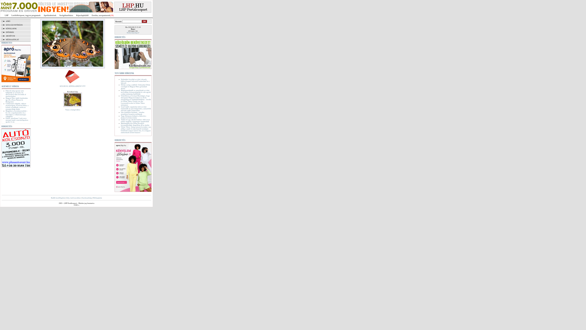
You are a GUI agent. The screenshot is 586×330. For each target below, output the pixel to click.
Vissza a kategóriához (72, 110)
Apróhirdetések (50, 15)
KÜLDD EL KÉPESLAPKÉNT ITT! (73, 86)
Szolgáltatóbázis (66, 15)
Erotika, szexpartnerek (101, 15)
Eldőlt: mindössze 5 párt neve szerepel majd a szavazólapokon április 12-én (17, 120)
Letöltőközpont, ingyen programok (26, 15)
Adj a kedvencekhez (73, 198)
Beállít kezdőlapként (58, 198)
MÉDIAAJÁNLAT (12, 39)
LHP (6, 15)
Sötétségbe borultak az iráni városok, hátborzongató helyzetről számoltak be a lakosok (135, 81)
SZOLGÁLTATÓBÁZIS (14, 25)
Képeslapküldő (82, 15)
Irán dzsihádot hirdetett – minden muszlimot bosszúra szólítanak (132, 113)
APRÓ (8, 21)
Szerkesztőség (87, 198)
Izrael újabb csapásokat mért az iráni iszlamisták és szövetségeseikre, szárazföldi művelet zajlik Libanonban (136, 108)
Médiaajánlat (97, 198)
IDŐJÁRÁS (10, 32)
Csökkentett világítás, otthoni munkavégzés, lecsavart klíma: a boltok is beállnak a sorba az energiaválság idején (17, 106)
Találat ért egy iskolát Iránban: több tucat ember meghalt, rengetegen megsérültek (135, 120)
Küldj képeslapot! (133, 33)
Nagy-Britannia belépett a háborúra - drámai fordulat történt (134, 117)
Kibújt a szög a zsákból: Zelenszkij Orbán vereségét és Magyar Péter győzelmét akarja (135, 86)
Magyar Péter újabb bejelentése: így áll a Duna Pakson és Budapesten (17, 100)
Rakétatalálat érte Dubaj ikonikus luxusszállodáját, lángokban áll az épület (135, 124)
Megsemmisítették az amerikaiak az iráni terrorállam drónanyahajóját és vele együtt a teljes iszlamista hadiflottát (136, 92)
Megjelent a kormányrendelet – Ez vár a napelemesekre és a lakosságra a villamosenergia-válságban (17, 113)
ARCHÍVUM (10, 36)
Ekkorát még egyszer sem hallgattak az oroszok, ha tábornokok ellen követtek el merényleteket (16, 93)
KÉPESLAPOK (11, 28)
